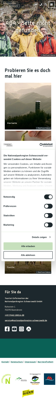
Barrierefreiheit (45, 362)
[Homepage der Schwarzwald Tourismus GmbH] (50, 379)
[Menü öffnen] (51, 4)
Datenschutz (17, 362)
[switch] (48, 206)
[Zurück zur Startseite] (10, 4)
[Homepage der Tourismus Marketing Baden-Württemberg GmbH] (28, 394)
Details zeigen (39, 237)
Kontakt (5, 362)
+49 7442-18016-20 (14, 315)
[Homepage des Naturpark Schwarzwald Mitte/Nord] (35, 379)
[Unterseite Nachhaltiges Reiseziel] (7, 379)
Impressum (30, 362)
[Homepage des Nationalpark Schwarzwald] (21, 379)
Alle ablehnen (28, 255)
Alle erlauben (28, 246)
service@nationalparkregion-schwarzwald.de (26, 320)
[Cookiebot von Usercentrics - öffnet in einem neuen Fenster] (40, 145)
